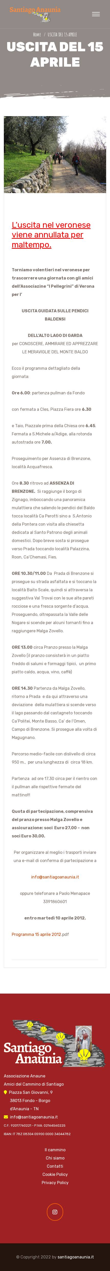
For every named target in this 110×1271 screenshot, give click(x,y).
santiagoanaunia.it (76, 1257)
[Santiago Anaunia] (34, 13)
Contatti (55, 1166)
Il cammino (55, 1149)
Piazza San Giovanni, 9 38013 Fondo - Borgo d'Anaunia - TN (28, 1100)
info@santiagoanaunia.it (55, 877)
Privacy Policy (55, 1182)
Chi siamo (55, 1158)
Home (38, 34)
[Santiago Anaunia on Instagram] (55, 1212)
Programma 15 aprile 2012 (36, 934)
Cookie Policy (55, 1174)
